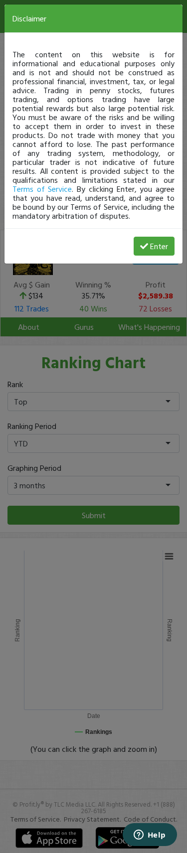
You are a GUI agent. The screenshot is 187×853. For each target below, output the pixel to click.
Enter (159, 246)
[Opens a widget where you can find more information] (149, 835)
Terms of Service (42, 189)
